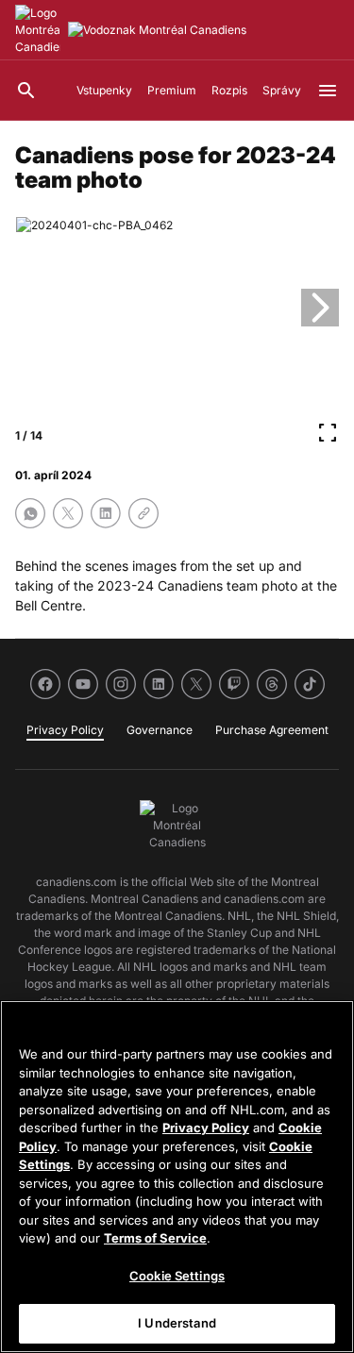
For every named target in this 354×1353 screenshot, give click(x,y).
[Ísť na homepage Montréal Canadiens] (37, 30)
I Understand (177, 1322)
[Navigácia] (327, 90)
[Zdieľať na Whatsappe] (30, 513)
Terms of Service (155, 1237)
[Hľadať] (26, 90)
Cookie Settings (177, 1275)
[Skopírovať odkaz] (143, 513)
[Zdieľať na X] (68, 513)
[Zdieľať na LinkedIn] (106, 513)
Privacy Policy (205, 1127)
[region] (177, 1176)
